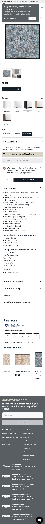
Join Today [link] (16, 469)
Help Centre (6, 445)
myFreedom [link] (16, 464)
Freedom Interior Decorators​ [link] (23, 484)
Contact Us (26, 448)
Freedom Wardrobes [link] (20, 494)
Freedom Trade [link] (18, 504)
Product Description (13, 281)
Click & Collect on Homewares (12, 437)
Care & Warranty (12, 288)
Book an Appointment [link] (21, 479)
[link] (22, 310)
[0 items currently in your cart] (41, 7)
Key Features (10, 188)
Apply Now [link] (16, 509)
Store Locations (27, 433)
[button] (22, 142)
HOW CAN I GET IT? (10, 142)
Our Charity (26, 441)
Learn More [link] (16, 489)
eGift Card (26, 452)
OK (32, 18)
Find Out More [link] (18, 519)
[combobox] (22, 160)
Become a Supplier (28, 456)
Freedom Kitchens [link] (19, 474)
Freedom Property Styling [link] (22, 515)
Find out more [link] (10, 18)
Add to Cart (28, 180)
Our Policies (26, 459)
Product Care (6, 441)
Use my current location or (23, 154)
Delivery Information (9, 433)
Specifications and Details (17, 302)
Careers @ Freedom (29, 445)
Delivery (8, 295)
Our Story (25, 437)
